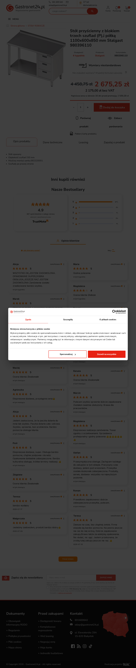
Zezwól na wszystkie (106, 354)
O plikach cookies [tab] (107, 319)
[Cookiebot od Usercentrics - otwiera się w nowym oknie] (114, 312)
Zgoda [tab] (28, 319)
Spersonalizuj (66, 354)
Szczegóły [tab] (68, 319)
